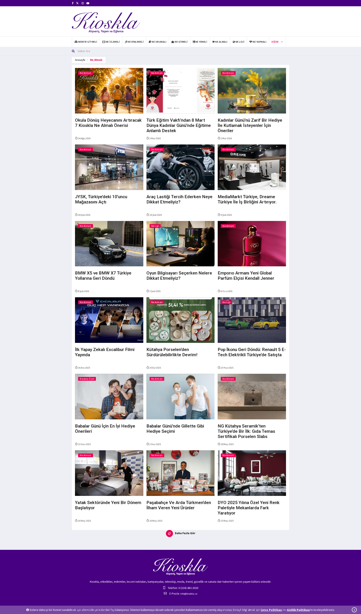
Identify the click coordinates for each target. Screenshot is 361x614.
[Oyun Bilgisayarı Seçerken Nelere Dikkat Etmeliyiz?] (180, 243)
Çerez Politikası (271, 610)
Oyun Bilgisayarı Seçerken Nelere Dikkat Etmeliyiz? (179, 276)
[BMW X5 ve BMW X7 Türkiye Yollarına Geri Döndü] (109, 243)
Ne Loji (155, 225)
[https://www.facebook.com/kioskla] (72, 3)
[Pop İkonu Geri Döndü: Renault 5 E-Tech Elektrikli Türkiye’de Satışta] (252, 320)
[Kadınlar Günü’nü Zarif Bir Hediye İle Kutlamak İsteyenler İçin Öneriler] (252, 90)
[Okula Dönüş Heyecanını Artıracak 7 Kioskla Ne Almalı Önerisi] (109, 90)
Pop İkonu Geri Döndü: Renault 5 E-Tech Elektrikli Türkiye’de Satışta (252, 352)
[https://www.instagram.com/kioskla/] (82, 3)
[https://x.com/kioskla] (77, 3)
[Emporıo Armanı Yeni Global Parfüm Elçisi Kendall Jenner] (252, 243)
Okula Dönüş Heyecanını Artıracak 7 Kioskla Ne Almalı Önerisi (108, 123)
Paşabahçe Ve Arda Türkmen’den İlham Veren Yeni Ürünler (178, 505)
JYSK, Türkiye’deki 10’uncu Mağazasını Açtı (101, 199)
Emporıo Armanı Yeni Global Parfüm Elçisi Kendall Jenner (246, 276)
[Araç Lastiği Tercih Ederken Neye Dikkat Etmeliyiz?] (180, 167)
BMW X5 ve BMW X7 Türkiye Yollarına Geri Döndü (103, 276)
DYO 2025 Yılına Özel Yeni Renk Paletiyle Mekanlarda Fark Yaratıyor (249, 508)
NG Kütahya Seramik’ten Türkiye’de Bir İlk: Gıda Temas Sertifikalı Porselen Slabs (246, 431)
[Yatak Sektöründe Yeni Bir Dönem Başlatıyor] (109, 473)
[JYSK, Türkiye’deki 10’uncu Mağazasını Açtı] (109, 167)
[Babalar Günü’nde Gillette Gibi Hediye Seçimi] (180, 396)
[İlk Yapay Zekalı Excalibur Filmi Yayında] (109, 320)
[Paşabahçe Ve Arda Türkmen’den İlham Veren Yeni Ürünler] (180, 473)
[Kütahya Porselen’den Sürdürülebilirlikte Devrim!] (180, 320)
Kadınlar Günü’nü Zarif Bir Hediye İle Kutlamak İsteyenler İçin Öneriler (250, 125)
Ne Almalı (85, 72)
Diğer (275, 41)
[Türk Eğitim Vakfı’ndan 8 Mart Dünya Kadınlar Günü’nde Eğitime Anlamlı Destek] (180, 90)
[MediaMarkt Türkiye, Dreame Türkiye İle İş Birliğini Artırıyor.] (252, 167)
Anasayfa (80, 60)
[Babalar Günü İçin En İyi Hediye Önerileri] (109, 396)
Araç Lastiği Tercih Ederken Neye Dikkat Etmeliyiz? (179, 199)
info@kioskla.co (188, 593)
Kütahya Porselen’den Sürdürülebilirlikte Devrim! (171, 352)
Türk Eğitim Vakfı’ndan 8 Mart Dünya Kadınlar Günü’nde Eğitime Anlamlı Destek (178, 125)
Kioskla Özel (87, 378)
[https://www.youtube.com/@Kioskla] (87, 3)
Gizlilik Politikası (298, 610)
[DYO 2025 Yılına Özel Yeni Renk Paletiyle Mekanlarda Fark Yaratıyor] (252, 473)
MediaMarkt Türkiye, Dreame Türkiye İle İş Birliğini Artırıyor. (247, 199)
